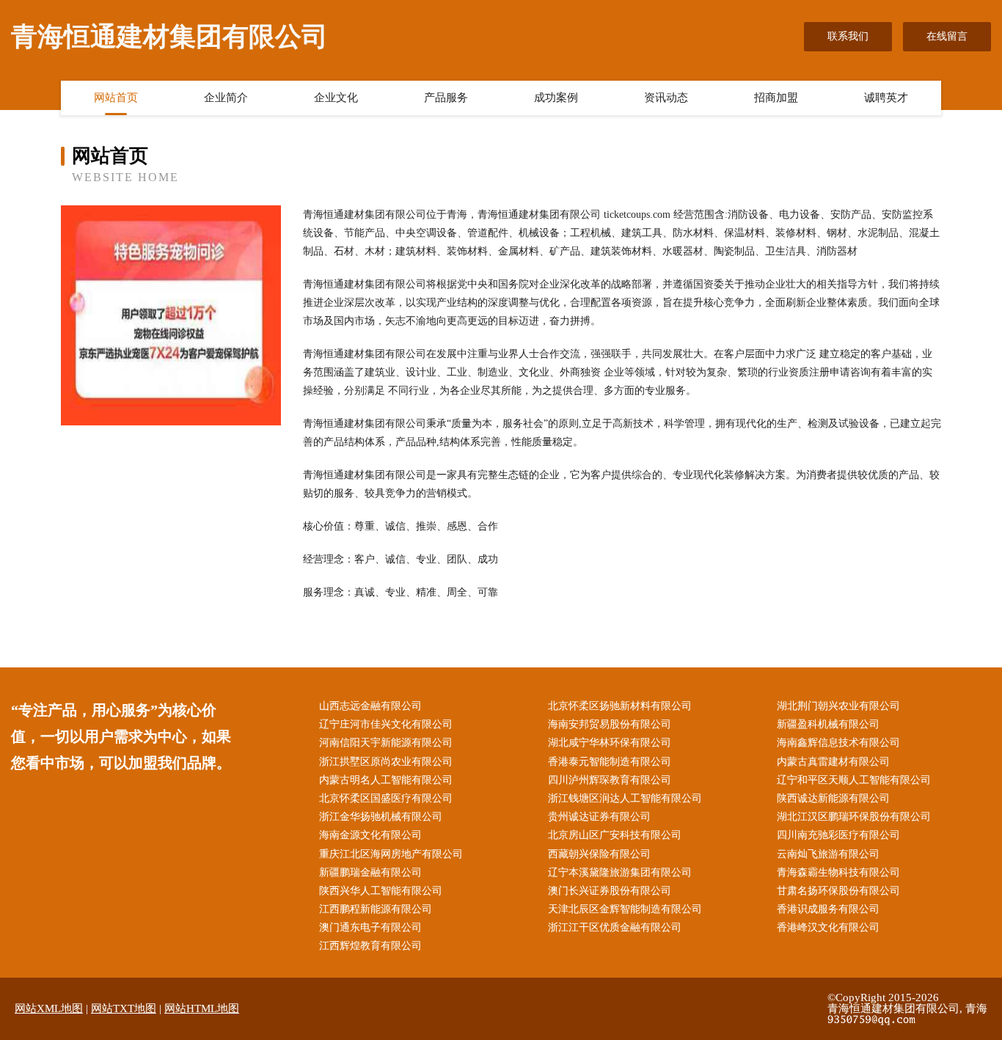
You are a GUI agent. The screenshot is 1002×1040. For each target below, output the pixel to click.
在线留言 (947, 36)
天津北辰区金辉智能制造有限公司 (625, 909)
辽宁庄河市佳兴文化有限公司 (386, 724)
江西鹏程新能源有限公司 (375, 909)
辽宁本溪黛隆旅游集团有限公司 (620, 872)
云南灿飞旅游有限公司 (828, 854)
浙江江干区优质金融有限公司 (614, 927)
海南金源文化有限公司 (370, 835)
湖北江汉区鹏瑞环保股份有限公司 (854, 816)
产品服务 (446, 97)
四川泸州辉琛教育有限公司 (609, 780)
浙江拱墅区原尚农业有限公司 (386, 761)
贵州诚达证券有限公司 (599, 816)
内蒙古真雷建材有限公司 (833, 761)
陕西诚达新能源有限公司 (833, 798)
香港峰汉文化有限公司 (828, 927)
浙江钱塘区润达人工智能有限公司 (625, 798)
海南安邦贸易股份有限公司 (609, 724)
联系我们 (847, 36)
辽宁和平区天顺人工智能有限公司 (854, 780)
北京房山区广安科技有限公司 (614, 835)
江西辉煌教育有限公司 (370, 945)
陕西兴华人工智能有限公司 (380, 890)
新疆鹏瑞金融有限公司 (370, 872)
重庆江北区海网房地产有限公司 (391, 854)
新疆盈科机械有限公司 (828, 724)
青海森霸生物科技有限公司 (838, 872)
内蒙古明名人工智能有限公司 (386, 780)
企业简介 (226, 97)
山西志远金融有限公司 (370, 705)
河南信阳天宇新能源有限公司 (386, 742)
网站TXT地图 (123, 1008)
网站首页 (116, 97)
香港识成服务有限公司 (828, 909)
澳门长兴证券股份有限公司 (609, 890)
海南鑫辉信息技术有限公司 (838, 742)
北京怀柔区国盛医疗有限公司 (386, 798)
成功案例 (556, 97)
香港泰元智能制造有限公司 (609, 761)
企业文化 (336, 97)
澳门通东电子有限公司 (370, 927)
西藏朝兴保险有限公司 (599, 854)
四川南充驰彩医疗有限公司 (838, 835)
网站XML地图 (49, 1008)
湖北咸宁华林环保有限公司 (609, 742)
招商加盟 (776, 97)
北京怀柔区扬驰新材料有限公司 (620, 705)
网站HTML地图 (201, 1008)
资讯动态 (666, 97)
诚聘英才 (886, 97)
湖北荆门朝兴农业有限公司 (838, 705)
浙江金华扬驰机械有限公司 (380, 816)
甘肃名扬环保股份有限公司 (838, 890)
